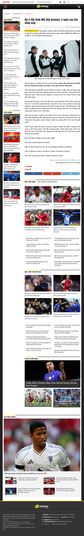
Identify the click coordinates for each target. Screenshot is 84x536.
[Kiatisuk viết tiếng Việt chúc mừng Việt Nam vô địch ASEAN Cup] (38, 217)
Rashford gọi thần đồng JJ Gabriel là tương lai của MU (38, 239)
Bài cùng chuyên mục (47, 182)
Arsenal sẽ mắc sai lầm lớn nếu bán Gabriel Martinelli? (65, 294)
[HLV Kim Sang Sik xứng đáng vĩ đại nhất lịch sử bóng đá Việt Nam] (12, 119)
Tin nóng (8, 20)
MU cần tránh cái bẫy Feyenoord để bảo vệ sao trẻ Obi (37, 206)
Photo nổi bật (31, 359)
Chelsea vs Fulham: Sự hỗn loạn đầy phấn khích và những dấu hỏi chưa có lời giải (66, 344)
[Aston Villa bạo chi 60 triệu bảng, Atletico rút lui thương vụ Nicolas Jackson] (66, 217)
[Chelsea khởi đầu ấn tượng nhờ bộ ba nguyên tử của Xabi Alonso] (66, 305)
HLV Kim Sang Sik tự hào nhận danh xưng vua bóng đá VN (38, 257)
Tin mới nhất (10, 417)
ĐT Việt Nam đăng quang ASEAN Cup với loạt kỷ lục (11, 77)
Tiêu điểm (8, 112)
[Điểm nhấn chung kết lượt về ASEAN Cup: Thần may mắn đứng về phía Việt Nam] (12, 137)
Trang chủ (7, 13)
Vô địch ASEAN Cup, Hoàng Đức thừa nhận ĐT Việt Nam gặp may (11, 104)
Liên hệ (46, 524)
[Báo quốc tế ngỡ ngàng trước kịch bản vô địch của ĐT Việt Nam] (12, 26)
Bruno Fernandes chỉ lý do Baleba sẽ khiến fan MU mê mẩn (38, 343)
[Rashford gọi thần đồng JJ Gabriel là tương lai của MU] (49, 491)
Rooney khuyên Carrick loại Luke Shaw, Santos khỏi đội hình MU (37, 332)
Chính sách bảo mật (60, 524)
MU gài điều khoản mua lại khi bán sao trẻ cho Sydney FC (38, 251)
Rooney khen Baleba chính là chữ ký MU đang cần (66, 351)
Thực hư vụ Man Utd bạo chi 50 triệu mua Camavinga (11, 203)
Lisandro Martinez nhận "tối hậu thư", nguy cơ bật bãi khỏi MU (67, 326)
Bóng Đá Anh (29, 13)
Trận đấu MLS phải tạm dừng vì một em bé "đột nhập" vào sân (66, 239)
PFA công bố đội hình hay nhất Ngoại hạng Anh (38, 326)
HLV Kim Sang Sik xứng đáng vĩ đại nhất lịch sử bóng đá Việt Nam (12, 128)
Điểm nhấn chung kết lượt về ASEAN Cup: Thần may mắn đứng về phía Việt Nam (67, 263)
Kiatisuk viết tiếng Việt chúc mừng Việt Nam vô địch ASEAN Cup (37, 229)
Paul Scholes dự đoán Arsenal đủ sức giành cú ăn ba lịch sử (38, 349)
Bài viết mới (30, 182)
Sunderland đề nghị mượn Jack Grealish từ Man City (37, 262)
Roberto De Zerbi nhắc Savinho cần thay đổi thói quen (37, 318)
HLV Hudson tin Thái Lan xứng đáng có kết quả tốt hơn (66, 245)
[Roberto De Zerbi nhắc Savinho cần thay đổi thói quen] (38, 306)
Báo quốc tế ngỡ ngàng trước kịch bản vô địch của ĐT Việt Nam (11, 35)
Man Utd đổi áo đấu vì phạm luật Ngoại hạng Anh (11, 52)
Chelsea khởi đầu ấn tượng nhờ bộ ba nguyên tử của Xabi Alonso (66, 315)
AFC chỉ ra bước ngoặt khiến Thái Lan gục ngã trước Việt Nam (12, 69)
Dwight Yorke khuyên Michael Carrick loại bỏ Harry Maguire (38, 294)
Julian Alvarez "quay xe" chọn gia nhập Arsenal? (37, 245)
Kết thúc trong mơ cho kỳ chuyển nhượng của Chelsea (12, 185)
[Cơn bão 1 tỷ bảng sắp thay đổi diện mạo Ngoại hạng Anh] (12, 157)
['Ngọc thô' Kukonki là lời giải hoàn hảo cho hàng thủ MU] (66, 194)
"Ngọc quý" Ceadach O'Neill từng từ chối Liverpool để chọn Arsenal (66, 338)
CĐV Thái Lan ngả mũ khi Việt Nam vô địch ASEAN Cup (11, 44)
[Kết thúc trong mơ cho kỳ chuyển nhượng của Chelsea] (12, 176)
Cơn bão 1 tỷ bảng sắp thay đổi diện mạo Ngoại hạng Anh (11, 167)
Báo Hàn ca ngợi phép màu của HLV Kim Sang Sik (66, 257)
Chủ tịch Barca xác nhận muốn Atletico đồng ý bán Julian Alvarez (10, 86)
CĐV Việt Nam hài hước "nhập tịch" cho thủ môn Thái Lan (12, 60)
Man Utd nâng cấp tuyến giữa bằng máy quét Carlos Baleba (66, 332)
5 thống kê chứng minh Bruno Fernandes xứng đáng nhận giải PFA (38, 338)
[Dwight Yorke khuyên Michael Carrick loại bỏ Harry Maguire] (38, 283)
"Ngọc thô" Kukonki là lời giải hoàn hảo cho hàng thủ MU (66, 206)
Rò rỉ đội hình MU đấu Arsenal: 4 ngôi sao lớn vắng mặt (51, 21)
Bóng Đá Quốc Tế (18, 13)
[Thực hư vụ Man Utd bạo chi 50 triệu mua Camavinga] (12, 194)
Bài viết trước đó (33, 272)
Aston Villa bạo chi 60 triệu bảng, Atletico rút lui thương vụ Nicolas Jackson (64, 230)
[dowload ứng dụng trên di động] (64, 2)
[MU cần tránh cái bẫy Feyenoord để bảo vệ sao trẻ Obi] (38, 194)
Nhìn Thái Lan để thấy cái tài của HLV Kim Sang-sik (67, 251)
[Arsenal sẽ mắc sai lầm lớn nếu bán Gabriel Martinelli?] (66, 283)
